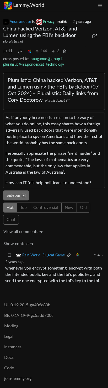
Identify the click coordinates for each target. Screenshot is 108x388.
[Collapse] (9, 255)
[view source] (65, 51)
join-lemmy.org (17, 378)
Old (83, 207)
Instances (12, 347)
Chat (11, 220)
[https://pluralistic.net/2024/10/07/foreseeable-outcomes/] (94, 36)
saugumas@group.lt (47, 59)
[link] (20, 51)
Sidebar (13, 195)
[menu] (100, 5)
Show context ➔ (18, 244)
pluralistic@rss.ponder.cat (23, 64)
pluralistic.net (13, 41)
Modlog (11, 326)
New (69, 207)
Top (23, 207)
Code (9, 368)
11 (10, 51)
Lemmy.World (28, 5)
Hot (10, 207)
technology (55, 64)
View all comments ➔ (23, 232)
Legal (8, 336)
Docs (9, 357)
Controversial (45, 207)
